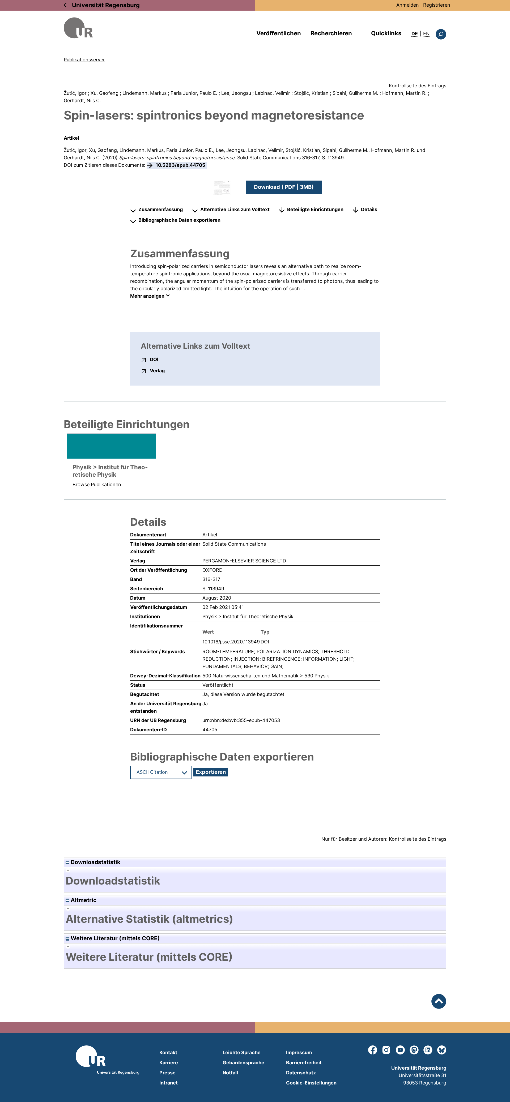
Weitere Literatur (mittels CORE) (114, 938)
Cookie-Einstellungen (311, 1083)
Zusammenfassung (160, 209)
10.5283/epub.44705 (180, 165)
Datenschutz (301, 1072)
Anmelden (407, 5)
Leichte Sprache (242, 1052)
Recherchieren (331, 33)
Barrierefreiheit (304, 1062)
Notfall (230, 1072)
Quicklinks (386, 33)
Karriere (168, 1062)
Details (369, 209)
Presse (167, 1072)
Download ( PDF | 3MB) (284, 187)
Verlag (157, 370)
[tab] (255, 881)
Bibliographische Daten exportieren (179, 220)
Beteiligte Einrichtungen (315, 209)
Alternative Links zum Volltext (235, 209)
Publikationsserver (84, 59)
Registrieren (436, 5)
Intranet (168, 1083)
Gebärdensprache (243, 1062)
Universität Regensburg (106, 5)
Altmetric (82, 900)
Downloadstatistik (94, 862)
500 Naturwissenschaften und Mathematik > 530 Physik (265, 675)
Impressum (299, 1052)
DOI (154, 359)
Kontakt (168, 1052)
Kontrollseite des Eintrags (417, 85)
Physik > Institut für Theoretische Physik (248, 616)
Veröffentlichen (278, 33)
